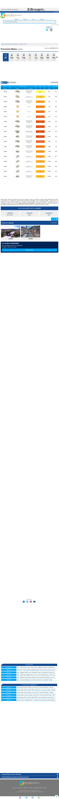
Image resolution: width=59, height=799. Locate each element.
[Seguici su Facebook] (24, 602)
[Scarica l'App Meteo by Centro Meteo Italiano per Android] (47, 30)
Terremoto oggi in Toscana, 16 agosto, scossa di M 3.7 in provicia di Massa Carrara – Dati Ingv (36, 694)
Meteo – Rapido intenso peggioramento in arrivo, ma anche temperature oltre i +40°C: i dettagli (36, 674)
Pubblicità (25, 787)
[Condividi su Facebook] (20, 797)
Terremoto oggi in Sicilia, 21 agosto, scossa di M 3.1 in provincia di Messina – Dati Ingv (35, 687)
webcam (25, 19)
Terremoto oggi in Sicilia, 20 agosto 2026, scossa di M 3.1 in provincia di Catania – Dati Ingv (36, 689)
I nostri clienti (19, 787)
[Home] (11, 17)
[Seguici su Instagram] (31, 602)
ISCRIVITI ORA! (29, 250)
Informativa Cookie (38, 787)
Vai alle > (54, 222)
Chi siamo (56, 11)
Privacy (44, 787)
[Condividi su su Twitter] (26, 797)
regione (42, 19)
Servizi (14, 787)
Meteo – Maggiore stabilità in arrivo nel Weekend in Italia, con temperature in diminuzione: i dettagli (37, 672)
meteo (16, 19)
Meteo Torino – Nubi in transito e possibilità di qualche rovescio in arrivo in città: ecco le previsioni (37, 669)
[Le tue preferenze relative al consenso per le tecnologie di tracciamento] (56, 796)
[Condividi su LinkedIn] (32, 797)
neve (33, 19)
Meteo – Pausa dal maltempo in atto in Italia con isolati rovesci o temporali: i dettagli (34, 679)
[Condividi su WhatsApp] (39, 797)
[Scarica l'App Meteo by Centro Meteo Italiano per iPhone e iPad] (51, 30)
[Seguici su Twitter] (27, 602)
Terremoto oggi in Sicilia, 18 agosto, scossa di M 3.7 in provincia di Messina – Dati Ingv (35, 692)
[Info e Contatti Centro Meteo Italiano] (34, 602)
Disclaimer (31, 787)
